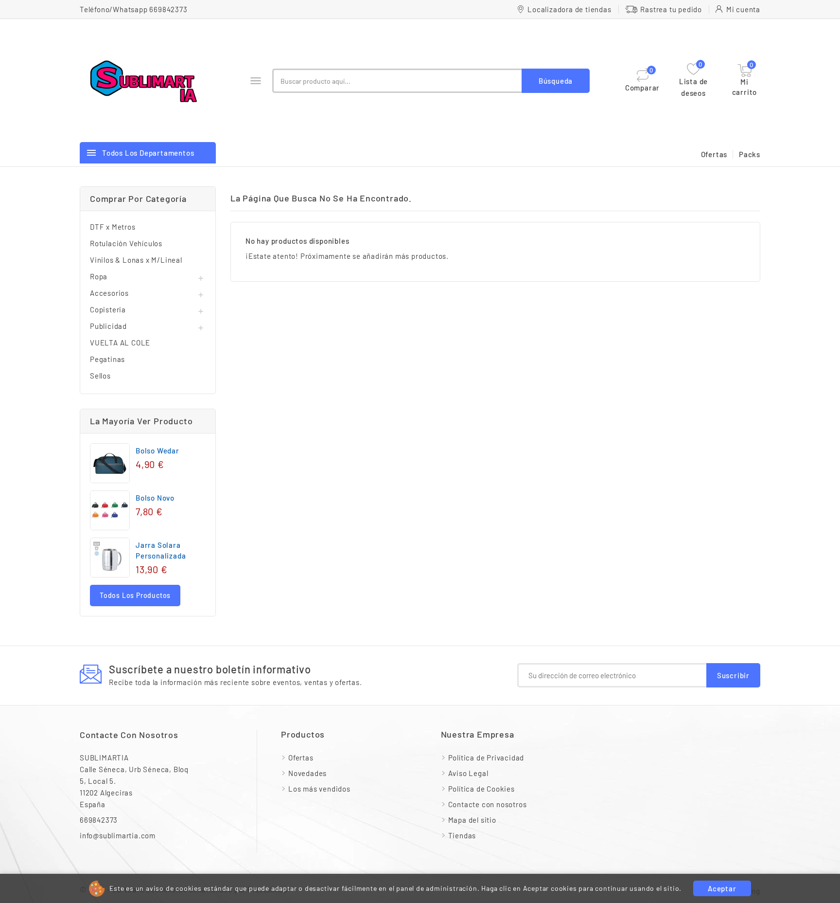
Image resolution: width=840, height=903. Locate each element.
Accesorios (109, 293)
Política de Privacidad (486, 757)
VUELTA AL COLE (120, 342)
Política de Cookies (481, 788)
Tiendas (462, 835)
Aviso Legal (468, 773)
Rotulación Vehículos (126, 243)
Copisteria (108, 309)
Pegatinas (107, 359)
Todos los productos (135, 595)
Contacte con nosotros (129, 734)
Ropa (98, 276)
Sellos (100, 375)
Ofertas (714, 154)
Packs (749, 154)
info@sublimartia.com (118, 835)
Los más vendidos (319, 788)
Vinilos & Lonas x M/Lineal (136, 259)
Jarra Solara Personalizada (161, 550)
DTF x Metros (113, 226)
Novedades (307, 773)
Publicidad (108, 326)
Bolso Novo (155, 497)
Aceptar (722, 888)
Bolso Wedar (157, 450)
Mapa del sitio (472, 819)
